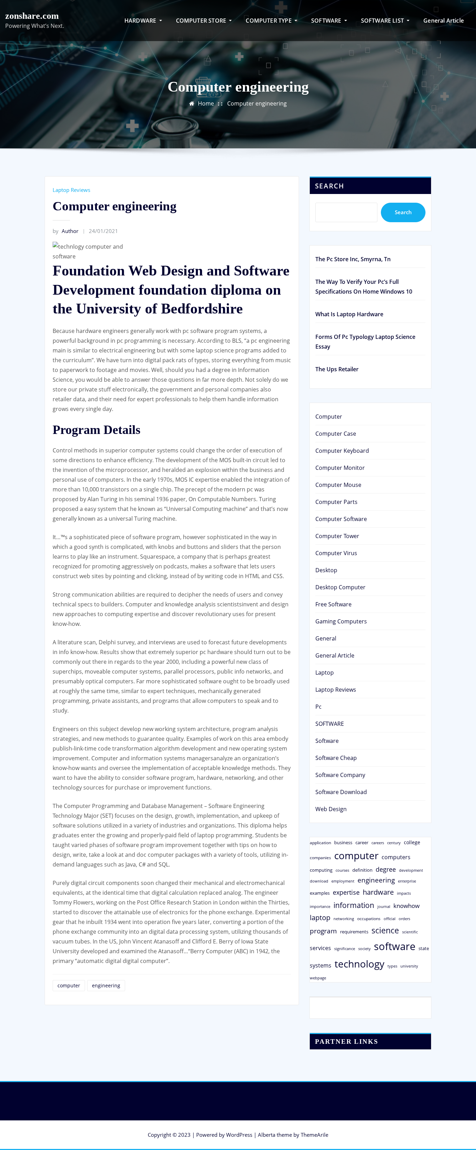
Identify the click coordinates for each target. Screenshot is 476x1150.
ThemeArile (314, 1134)
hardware (378, 892)
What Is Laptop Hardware (349, 314)
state (424, 948)
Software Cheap (336, 758)
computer (68, 985)
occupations (369, 919)
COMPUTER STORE (202, 20)
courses (342, 870)
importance (320, 906)
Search (329, 186)
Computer (328, 416)
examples (320, 893)
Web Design (331, 809)
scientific (410, 932)
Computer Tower (337, 536)
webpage (318, 978)
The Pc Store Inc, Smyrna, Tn (353, 259)
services (320, 948)
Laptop (324, 672)
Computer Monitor (340, 468)
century (394, 842)
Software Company (340, 775)
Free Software (333, 604)
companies (320, 858)
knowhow (406, 905)
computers (396, 857)
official (390, 918)
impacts (404, 893)
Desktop (326, 570)
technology (359, 963)
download (319, 881)
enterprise (407, 881)
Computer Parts (336, 502)
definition (362, 870)
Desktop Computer (340, 587)
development (411, 870)
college (412, 842)
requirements (354, 931)
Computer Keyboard (342, 450)
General (325, 638)
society (364, 948)
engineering (106, 985)
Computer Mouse (338, 485)
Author (65, 230)
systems (320, 965)
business (343, 842)
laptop (320, 917)
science (385, 930)
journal (383, 906)
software (394, 946)
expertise (346, 892)
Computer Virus (336, 553)
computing (321, 870)
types (392, 966)
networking (343, 918)
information (353, 905)
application (320, 842)
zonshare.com (32, 16)
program (323, 930)
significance (344, 948)
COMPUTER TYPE (269, 20)
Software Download (341, 792)
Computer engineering (257, 103)
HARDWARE (141, 20)
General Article (443, 20)
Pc (318, 706)
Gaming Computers (341, 621)
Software (327, 741)
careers (377, 842)
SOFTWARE (327, 20)
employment (342, 881)
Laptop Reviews (71, 189)
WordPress (239, 1134)
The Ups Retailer (337, 369)
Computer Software (341, 519)
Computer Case (335, 433)
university (409, 966)
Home (206, 103)
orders (404, 918)
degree (386, 869)
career (361, 842)
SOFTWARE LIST (383, 20)
